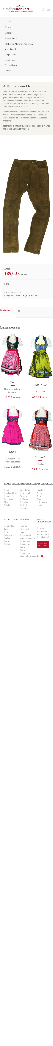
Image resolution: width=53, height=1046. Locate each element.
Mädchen (41, 490)
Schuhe (7, 505)
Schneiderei (25, 535)
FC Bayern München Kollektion (24, 502)
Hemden (40, 505)
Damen (18, 295)
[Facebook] (38, 556)
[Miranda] (40, 406)
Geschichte (25, 529)
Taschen (7, 541)
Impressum (25, 553)
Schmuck (8, 535)
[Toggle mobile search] (43, 9)
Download (24, 550)
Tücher (7, 544)
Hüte (6, 532)
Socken (7, 538)
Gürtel (6, 529)
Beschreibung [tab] (6, 310)
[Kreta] (12, 406)
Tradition (24, 526)
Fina (12, 382)
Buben (39, 493)
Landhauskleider (11, 493)
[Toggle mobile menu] (48, 9)
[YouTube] (42, 556)
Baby (39, 496)
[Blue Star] (40, 334)
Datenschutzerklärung (29, 556)
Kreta (12, 452)
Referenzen (25, 541)
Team (22, 532)
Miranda (40, 457)
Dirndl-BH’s (9, 526)
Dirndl (6, 490)
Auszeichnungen (27, 538)
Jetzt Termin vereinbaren (42, 544)
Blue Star (40, 384)
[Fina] (12, 334)
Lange (24, 295)
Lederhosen (33, 295)
